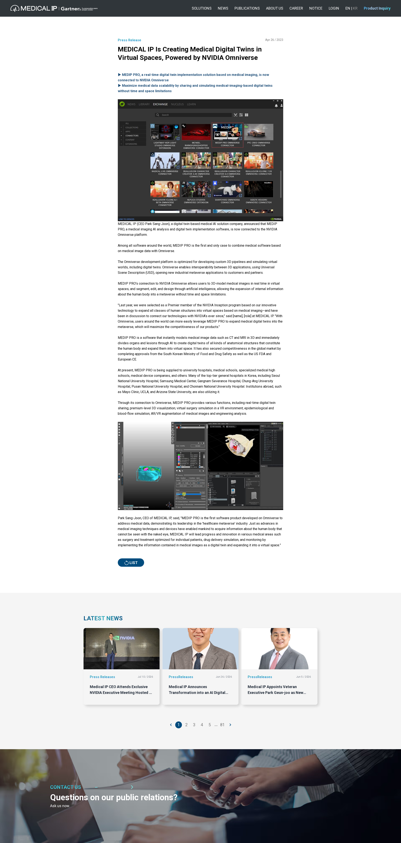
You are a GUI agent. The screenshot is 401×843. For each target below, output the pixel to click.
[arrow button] (171, 724)
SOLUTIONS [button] (202, 8)
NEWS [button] (223, 8)
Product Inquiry (377, 8)
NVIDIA (271, 229)
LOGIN (334, 8)
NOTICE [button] (315, 8)
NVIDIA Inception (215, 305)
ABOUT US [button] (274, 8)
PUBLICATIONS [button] (247, 8)
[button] (54, 8)
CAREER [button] (296, 8)
